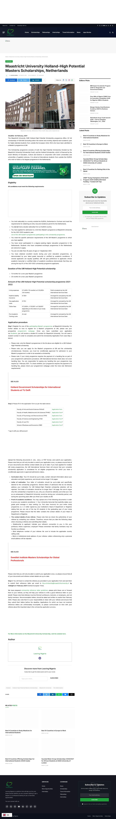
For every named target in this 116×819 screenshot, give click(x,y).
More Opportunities (47, 788)
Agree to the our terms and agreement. (95, 804)
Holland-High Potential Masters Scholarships (25, 688)
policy (99, 804)
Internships (56, 32)
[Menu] (4, 32)
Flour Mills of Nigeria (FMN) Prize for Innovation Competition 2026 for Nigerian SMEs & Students (100, 98)
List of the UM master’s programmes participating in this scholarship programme (38, 235)
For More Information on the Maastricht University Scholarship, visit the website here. (37, 634)
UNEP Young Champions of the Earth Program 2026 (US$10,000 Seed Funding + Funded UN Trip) (95, 180)
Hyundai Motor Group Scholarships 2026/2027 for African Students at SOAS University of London (57, 761)
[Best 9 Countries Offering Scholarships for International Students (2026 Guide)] (21, 747)
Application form (57, 409)
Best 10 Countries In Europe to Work (53, 730)
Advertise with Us (21, 25)
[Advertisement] (51, 12)
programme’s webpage (26, 331)
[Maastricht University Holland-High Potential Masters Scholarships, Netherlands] (40, 106)
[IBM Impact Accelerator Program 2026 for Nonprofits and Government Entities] (84, 88)
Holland (8, 688)
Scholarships (35, 32)
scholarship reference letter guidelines (34, 590)
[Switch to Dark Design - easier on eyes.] (110, 32)
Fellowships (46, 32)
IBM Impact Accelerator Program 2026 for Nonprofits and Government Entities (100, 87)
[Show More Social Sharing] (44, 80)
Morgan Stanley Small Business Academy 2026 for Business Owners (100, 109)
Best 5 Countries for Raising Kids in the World (96, 170)
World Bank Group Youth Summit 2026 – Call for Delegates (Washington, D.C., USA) (100, 119)
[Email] (40, 658)
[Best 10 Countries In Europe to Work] (57, 719)
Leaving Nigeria (14, 75)
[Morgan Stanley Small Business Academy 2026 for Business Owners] (84, 109)
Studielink (14, 333)
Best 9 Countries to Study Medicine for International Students (18, 731)
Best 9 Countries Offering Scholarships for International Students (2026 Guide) (19, 760)
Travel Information (68, 32)
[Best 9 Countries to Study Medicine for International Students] (21, 719)
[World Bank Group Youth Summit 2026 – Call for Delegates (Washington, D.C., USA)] (84, 120)
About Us (5, 25)
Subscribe (54, 678)
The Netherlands (58, 688)
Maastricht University (45, 688)
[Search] (112, 32)
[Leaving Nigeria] (10, 32)
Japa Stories (87, 32)
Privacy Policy (94, 218)
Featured (9, 61)
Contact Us (12, 25)
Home (27, 32)
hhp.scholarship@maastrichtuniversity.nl (55, 583)
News (79, 32)
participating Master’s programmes (41, 326)
